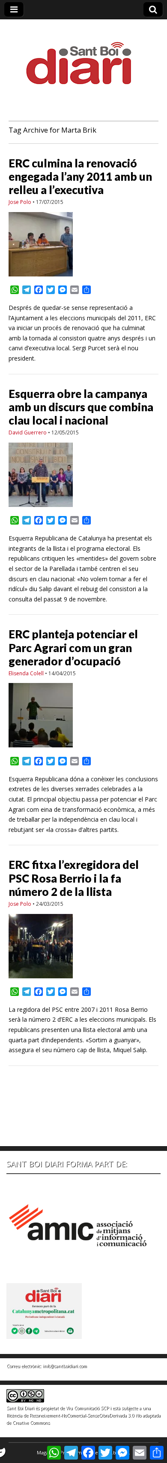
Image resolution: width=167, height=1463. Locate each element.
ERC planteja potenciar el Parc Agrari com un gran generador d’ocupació (73, 647)
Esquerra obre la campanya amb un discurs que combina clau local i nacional (81, 407)
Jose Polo (20, 202)
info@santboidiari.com (65, 1366)
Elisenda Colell (26, 673)
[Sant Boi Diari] (83, 57)
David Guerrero (28, 432)
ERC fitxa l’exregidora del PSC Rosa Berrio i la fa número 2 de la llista (74, 878)
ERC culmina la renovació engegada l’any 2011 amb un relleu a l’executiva (80, 176)
